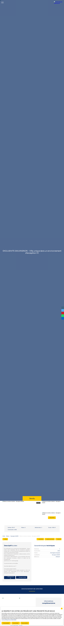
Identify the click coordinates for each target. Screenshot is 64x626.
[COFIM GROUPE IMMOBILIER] (58, 2)
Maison (7, 536)
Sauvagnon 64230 (14, 536)
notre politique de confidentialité (9, 619)
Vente (3, 536)
